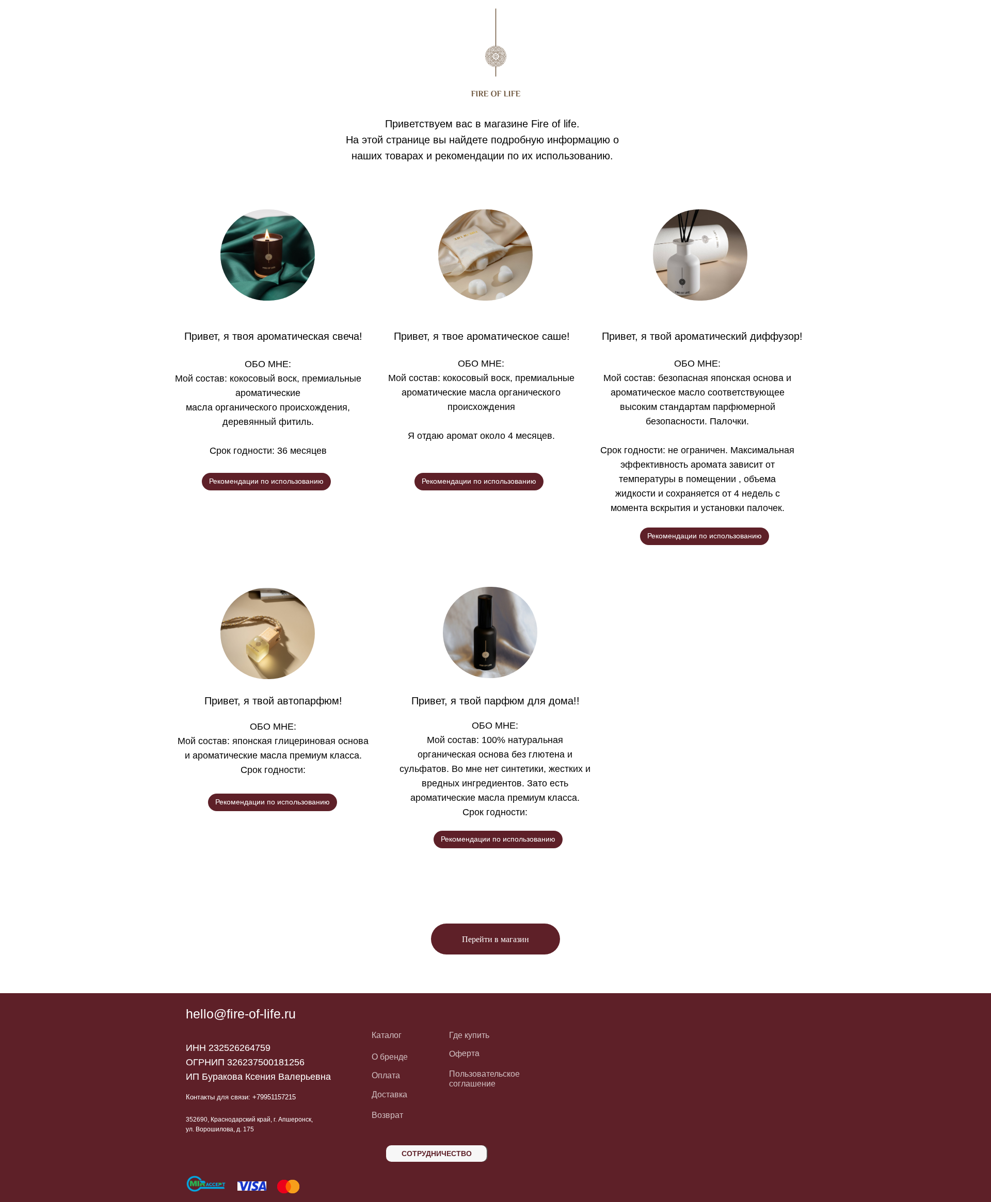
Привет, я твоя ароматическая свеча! (273, 336)
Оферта (464, 1053)
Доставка (389, 1094)
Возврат (387, 1115)
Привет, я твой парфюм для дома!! (495, 700)
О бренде (390, 1056)
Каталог (387, 1035)
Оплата (386, 1075)
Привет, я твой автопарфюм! (273, 700)
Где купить (469, 1035)
